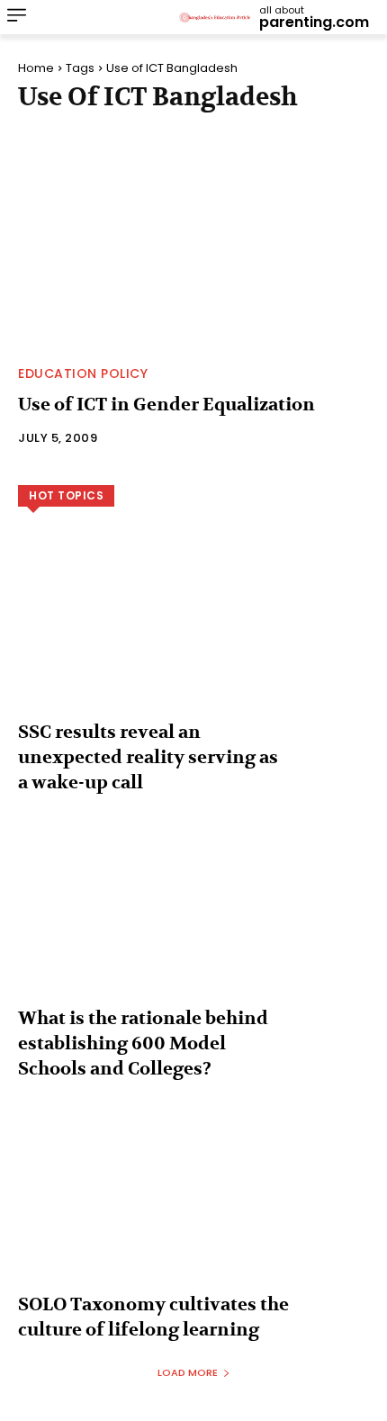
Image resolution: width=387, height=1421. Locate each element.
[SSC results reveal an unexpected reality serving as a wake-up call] (193, 637)
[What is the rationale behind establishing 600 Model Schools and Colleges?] (193, 923)
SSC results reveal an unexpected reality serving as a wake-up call (148, 757)
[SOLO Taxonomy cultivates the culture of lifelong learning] (193, 1209)
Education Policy (83, 373)
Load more (188, 1372)
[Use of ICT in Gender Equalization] (193, 244)
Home (36, 67)
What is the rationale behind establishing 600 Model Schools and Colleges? (143, 1043)
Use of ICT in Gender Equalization (166, 404)
